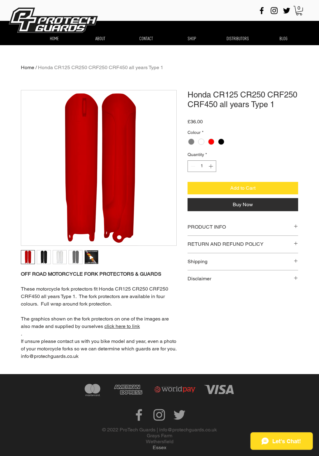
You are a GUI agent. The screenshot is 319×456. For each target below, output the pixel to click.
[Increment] (211, 166)
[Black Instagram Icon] (274, 10)
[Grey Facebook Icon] (139, 415)
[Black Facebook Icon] (261, 10)
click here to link (122, 326)
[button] (299, 10)
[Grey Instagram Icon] (159, 415)
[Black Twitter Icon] (286, 10)
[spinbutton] (201, 166)
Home (27, 67)
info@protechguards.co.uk (188, 430)
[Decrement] (192, 166)
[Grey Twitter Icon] (179, 415)
